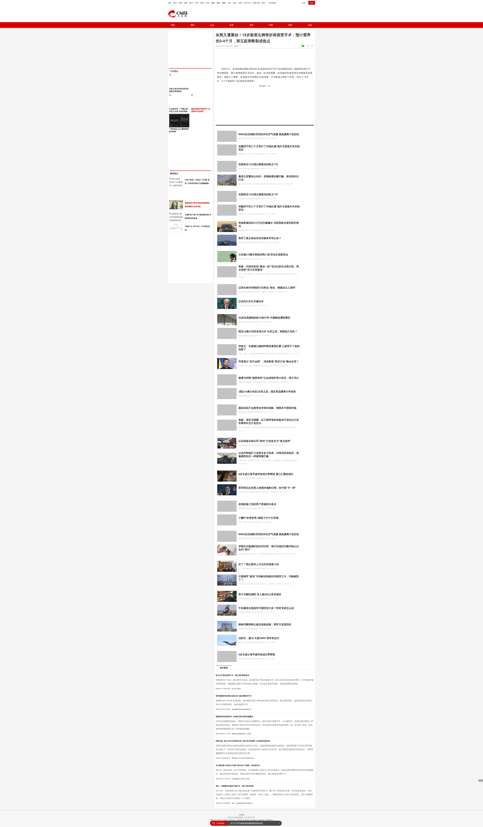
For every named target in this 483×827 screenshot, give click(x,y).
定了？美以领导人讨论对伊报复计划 (258, 564)
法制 (240, 3)
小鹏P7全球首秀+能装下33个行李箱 (258, 518)
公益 (229, 3)
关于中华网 (217, 820)
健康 (224, 3)
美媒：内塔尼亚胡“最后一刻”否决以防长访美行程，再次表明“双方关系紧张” (268, 267)
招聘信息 (239, 820)
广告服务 (225, 820)
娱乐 (191, 3)
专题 (251, 25)
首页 (169, 3)
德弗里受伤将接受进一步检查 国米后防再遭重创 (234, 716)
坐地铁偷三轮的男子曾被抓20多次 (257, 504)
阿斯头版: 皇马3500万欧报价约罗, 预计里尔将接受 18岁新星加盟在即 (243, 741)
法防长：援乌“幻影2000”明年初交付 (258, 638)
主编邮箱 (241, 815)
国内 (173, 25)
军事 (180, 3)
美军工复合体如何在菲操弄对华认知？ (259, 238)
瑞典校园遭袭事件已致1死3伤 (243, 823)
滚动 (310, 25)
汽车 (196, 3)
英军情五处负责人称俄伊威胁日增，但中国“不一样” (267, 487)
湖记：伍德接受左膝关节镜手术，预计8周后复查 (235, 786)
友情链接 (261, 820)
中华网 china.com (178, 14)
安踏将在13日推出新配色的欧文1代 (258, 164)
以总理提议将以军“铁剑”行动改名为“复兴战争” (264, 441)
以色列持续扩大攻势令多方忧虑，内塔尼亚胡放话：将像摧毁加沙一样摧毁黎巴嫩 (268, 454)
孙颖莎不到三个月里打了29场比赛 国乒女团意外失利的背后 (269, 147)
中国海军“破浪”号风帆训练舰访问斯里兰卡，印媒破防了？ (268, 577)
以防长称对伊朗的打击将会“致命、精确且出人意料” (267, 287)
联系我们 (232, 820)
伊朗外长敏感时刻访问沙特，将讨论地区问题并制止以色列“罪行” (268, 547)
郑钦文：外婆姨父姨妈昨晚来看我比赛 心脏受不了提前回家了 (269, 347)
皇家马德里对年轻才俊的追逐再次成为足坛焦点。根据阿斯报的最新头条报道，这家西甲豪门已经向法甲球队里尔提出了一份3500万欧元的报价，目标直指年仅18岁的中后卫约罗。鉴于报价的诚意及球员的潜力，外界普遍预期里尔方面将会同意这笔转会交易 (264, 749)
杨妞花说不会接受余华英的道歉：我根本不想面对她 (267, 408)
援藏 (213, 3)
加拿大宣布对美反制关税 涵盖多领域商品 (179, 89)
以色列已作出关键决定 (251, 301)
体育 (232, 25)
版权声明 (247, 820)
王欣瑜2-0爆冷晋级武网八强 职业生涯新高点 (263, 254)
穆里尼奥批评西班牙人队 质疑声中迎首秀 (201, 109)
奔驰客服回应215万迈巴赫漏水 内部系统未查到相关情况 (268, 224)
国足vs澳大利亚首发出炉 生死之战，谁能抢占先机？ (267, 331)
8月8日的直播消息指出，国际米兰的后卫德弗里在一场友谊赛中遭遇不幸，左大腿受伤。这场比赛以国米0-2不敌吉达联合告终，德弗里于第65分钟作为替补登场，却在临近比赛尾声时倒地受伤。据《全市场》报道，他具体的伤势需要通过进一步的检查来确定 (264, 725)
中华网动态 (269, 820)
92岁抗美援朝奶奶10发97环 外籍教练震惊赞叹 (264, 317)
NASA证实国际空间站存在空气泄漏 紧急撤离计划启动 (268, 134)
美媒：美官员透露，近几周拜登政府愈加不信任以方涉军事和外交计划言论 (268, 421)
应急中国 (256, 3)
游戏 (202, 3)
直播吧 (236, 46)
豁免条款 (254, 820)
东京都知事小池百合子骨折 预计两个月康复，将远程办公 (238, 765)
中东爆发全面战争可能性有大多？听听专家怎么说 (266, 608)
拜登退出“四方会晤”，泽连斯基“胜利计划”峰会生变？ (268, 361)
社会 (212, 25)
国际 (193, 25)
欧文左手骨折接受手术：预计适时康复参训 (232, 675)
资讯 (175, 3)
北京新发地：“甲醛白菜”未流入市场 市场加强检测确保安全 (179, 111)
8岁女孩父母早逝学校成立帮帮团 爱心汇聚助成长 (265, 474)
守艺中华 (247, 3)
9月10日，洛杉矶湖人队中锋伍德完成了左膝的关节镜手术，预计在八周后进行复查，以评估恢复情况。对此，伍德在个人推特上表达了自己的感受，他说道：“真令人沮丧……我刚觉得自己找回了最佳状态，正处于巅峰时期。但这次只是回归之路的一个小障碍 (265, 794)
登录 (311, 3)
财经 (186, 3)
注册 (303, 3)
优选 (234, 3)
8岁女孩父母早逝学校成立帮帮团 (256, 654)
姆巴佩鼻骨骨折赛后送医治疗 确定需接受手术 (233, 696)
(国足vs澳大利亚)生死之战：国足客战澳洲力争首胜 (267, 391)
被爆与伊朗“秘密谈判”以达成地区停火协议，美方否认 (268, 377)
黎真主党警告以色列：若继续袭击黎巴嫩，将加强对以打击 (268, 177)
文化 (207, 3)
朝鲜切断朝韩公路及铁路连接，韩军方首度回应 (264, 624)
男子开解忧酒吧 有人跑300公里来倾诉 (259, 594)
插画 (218, 3)
